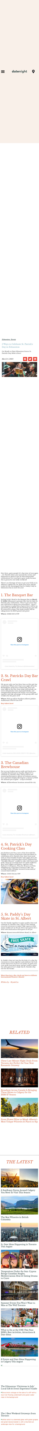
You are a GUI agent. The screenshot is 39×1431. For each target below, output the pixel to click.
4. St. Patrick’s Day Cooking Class (16, 846)
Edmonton (6, 340)
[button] (3, 71)
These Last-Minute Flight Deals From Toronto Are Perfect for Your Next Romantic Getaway (19, 1063)
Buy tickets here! (7, 703)
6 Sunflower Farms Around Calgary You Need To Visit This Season (18, 1191)
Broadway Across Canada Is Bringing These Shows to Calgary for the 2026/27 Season (19, 1092)
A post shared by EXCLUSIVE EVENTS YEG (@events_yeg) (21, 753)
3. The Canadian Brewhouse (14, 765)
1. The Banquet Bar (17, 595)
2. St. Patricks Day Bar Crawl (19, 678)
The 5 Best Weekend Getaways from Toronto (18, 1414)
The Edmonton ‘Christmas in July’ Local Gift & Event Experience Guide (19, 1387)
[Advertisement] (19, 1006)
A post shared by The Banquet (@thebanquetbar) (19, 666)
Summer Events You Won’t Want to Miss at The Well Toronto (18, 1304)
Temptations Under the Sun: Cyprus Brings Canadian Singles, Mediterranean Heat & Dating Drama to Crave (19, 1274)
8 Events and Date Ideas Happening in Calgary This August (18, 1360)
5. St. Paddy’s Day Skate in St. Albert (16, 916)
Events (13, 340)
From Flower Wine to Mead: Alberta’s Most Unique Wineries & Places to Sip (19, 1120)
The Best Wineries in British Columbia (14, 1218)
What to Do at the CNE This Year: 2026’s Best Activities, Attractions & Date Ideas (18, 1332)
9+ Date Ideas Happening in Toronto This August (19, 1245)
